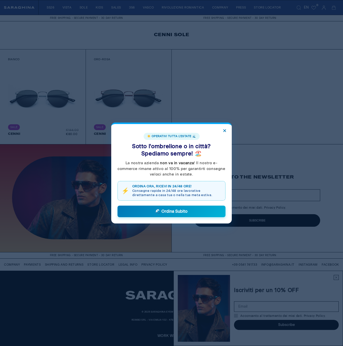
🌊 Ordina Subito (171, 211)
